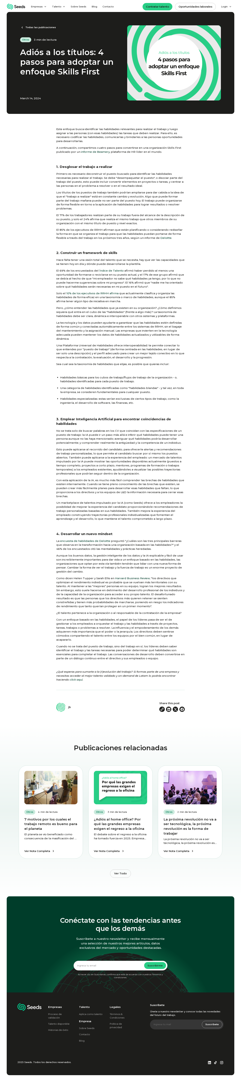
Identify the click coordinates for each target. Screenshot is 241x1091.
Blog (94, 6)
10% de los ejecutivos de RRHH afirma (92, 293)
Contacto (108, 6)
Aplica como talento (91, 1014)
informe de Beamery (95, 151)
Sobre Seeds (78, 6)
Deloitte (165, 238)
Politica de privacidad (116, 1025)
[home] (16, 6)
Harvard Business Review (132, 578)
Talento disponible (59, 1023)
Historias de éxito (58, 1030)
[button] (38, 6)
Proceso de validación (55, 1016)
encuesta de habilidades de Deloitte (85, 541)
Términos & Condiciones (117, 1016)
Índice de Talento (111, 270)
